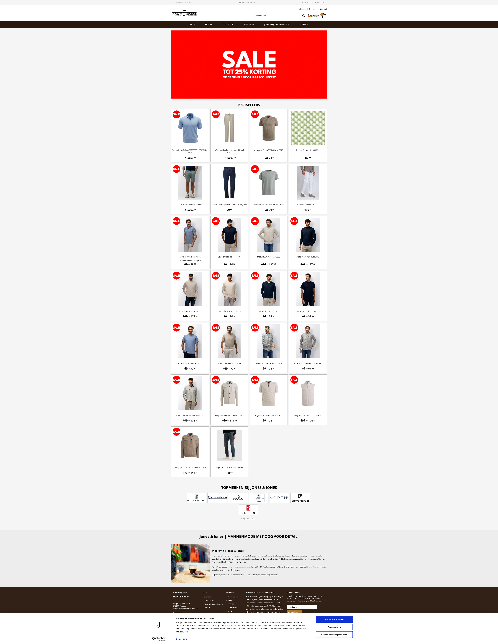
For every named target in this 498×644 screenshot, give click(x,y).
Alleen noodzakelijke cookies (334, 634)
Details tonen (182, 639)
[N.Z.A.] (258, 498)
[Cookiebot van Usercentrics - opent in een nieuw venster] (159, 639)
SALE (192, 24)
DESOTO (231, 604)
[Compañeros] (217, 498)
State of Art (232, 608)
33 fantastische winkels (315, 567)
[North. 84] (279, 498)
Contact (323, 9)
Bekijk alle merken (248, 518)
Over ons (207, 597)
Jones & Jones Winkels (276, 24)
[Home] (184, 13)
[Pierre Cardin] (300, 498)
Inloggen (302, 9)
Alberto (231, 600)
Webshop (249, 24)
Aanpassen (333, 627)
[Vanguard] (238, 498)
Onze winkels (209, 600)
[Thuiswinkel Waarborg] (312, 15)
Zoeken (303, 15)
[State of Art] (196, 498)
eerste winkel (244, 567)
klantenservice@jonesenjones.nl (185, 608)
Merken (304, 24)
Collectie (228, 24)
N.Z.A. (230, 611)
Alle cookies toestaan (334, 619)
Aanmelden (293, 612)
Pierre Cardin (233, 597)
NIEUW (208, 24)
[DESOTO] (248, 509)
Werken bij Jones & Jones (213, 604)
